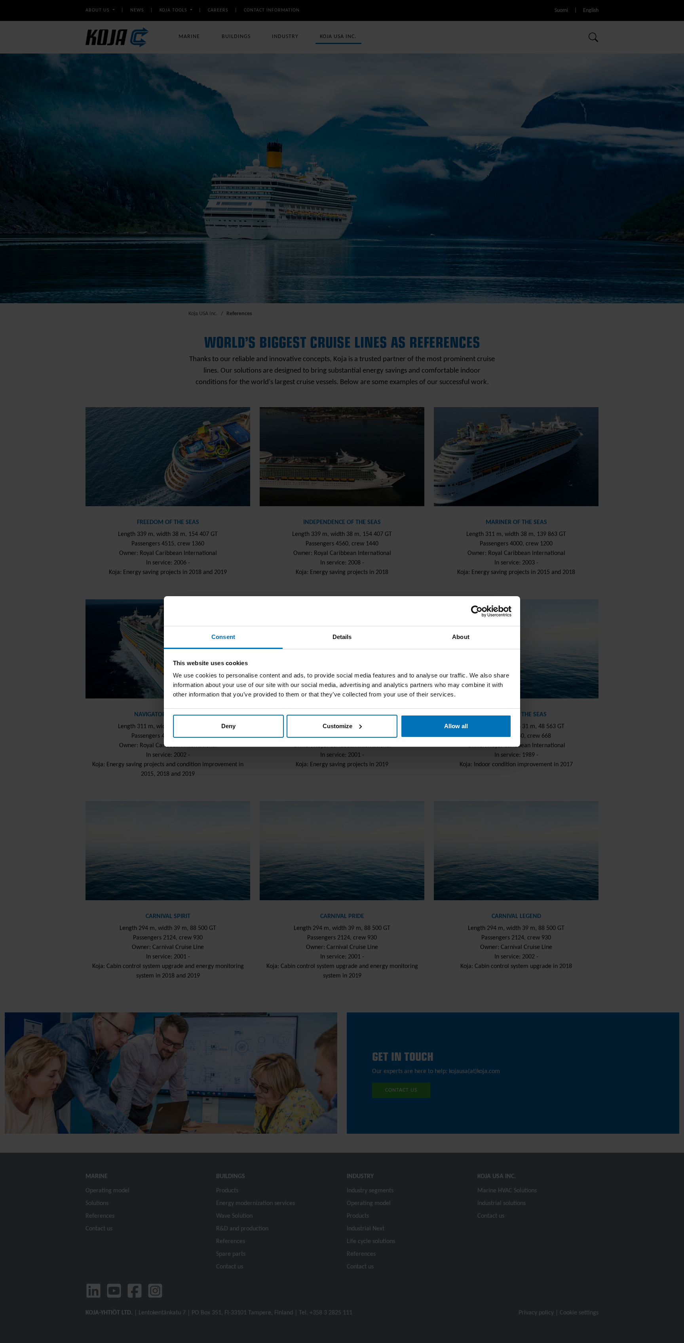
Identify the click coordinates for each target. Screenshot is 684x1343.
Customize (337, 726)
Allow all (456, 726)
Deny (228, 726)
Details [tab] (342, 636)
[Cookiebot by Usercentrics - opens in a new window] (476, 611)
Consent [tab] (223, 636)
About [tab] (460, 636)
